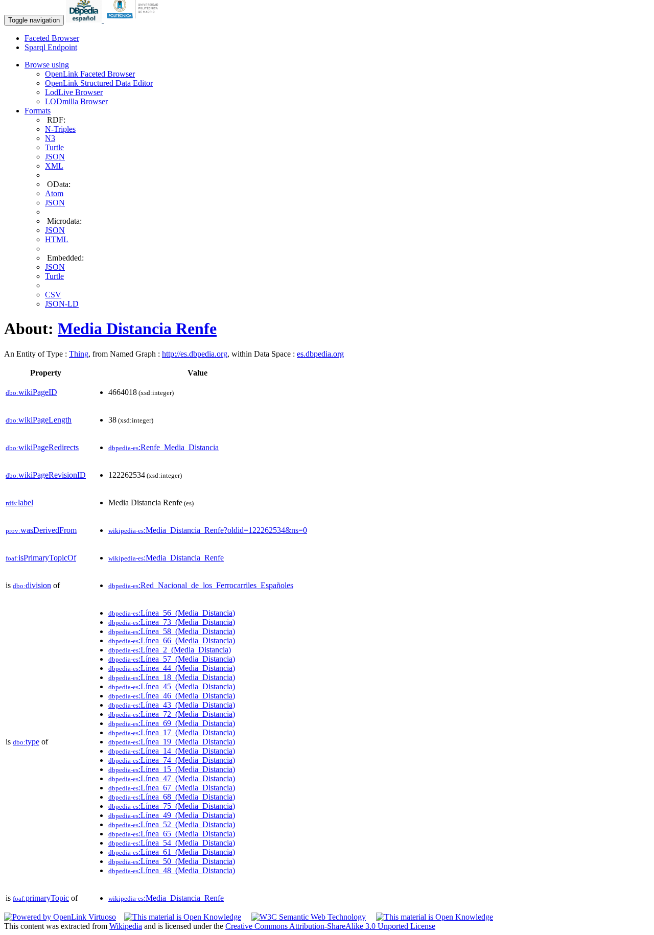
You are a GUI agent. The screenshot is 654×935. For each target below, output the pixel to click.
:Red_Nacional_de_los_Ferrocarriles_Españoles (200, 585)
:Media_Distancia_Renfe (166, 557)
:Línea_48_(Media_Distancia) (171, 870)
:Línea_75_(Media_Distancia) (171, 806)
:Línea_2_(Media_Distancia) (169, 649)
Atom (54, 193)
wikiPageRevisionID (46, 475)
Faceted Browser (52, 38)
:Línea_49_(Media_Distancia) (171, 815)
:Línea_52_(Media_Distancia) (171, 824)
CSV (53, 294)
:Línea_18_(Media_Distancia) (171, 677)
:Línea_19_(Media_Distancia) (171, 741)
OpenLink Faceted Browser (90, 73)
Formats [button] (38, 110)
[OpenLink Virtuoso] (60, 917)
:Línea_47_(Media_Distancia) (171, 778)
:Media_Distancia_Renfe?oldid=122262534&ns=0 (207, 530)
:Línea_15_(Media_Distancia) (171, 769)
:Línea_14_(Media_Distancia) (171, 750)
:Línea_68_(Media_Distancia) (171, 796)
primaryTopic (41, 898)
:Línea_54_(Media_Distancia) (171, 842)
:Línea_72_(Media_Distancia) (171, 714)
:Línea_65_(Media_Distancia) (171, 833)
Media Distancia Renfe (137, 328)
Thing (78, 353)
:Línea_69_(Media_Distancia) (171, 723)
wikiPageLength (39, 419)
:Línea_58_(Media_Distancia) (171, 631)
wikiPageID (31, 392)
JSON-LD (62, 303)
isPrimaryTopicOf (41, 557)
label (19, 502)
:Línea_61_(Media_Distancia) (171, 852)
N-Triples (60, 129)
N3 (50, 138)
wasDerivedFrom (41, 530)
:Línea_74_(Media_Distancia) (171, 760)
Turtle (54, 147)
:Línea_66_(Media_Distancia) (171, 640)
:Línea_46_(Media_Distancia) (171, 695)
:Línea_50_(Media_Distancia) (171, 861)
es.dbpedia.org (320, 353)
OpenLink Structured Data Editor (99, 83)
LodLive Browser (74, 92)
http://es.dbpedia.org (194, 353)
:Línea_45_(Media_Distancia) (171, 686)
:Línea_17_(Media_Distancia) (171, 732)
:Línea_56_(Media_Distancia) (171, 613)
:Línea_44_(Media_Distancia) (171, 668)
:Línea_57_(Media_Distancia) (171, 658)
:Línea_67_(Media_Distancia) (171, 787)
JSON (55, 156)
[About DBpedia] (85, 19)
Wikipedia (125, 926)
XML (54, 165)
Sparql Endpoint (51, 47)
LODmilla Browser (76, 101)
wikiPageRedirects (42, 447)
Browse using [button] (47, 64)
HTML (56, 239)
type (26, 741)
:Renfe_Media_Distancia (163, 447)
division (32, 585)
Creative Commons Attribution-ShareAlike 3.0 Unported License (330, 926)
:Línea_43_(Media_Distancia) (171, 704)
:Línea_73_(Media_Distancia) (171, 622)
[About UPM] (134, 19)
